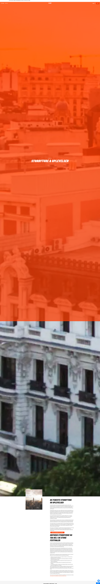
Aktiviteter (6, 3)
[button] (99, 581)
